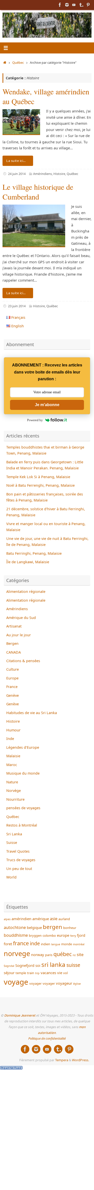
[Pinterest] (87, 4)
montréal (78, 944)
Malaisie (13, 756)
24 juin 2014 (17, 173)
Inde (10, 738)
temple (21, 973)
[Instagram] (66, 4)
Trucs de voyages (20, 859)
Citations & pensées (23, 660)
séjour (9, 972)
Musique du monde (23, 773)
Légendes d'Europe (22, 747)
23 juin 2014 (17, 306)
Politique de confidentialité (47, 1038)
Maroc (11, 764)
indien (45, 944)
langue (55, 944)
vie (59, 972)
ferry (73, 935)
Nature (12, 782)
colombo (49, 935)
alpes (7, 919)
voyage (16, 982)
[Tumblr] (80, 4)
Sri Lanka (14, 834)
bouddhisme (16, 935)
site (80, 954)
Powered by (35, 420)
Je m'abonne (47, 405)
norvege (17, 953)
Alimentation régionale (25, 591)
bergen (52, 927)
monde (66, 944)
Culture (12, 669)
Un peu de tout (19, 868)
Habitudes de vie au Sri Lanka (31, 712)
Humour (13, 730)
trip (37, 973)
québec (62, 954)
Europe (12, 678)
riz (74, 955)
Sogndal (9, 966)
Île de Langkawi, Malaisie (27, 561)
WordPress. (80, 1060)
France (12, 686)
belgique (34, 927)
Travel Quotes (18, 851)
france (21, 943)
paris (48, 955)
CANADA (13, 652)
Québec (18, 62)
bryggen (35, 935)
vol (65, 973)
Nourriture (15, 799)
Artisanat (14, 626)
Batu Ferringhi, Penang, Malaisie (34, 553)
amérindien (21, 918)
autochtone (15, 927)
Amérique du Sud (21, 617)
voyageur (64, 983)
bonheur (69, 927)
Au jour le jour (18, 635)
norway (37, 954)
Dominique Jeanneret (19, 1016)
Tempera (61, 1060)
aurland (64, 919)
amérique (40, 918)
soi (37, 965)
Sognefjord (24, 965)
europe (63, 935)
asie (53, 918)
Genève (12, 695)
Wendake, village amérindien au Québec (46, 96)
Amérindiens (42, 173)
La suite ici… (16, 160)
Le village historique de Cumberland (38, 192)
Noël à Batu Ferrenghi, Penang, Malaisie (40, 485)
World (11, 877)
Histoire (59, 173)
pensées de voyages (23, 807)
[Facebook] (59, 4)
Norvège (13, 790)
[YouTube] (73, 4)
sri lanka (53, 964)
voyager (35, 983)
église (77, 983)
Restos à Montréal (21, 825)
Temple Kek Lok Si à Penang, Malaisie (38, 476)
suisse (73, 965)
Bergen (12, 643)
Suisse (11, 842)
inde (35, 943)
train (30, 973)
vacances (48, 972)
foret (8, 943)
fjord (81, 935)
